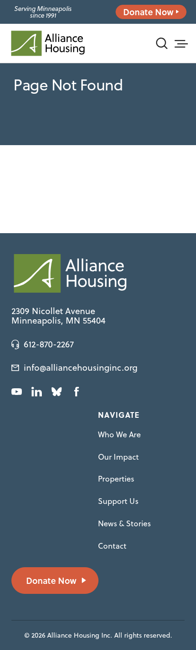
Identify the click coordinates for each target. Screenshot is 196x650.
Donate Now (148, 12)
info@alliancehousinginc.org (80, 368)
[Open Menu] (180, 42)
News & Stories (124, 523)
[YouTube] (16, 391)
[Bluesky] (56, 391)
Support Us (118, 501)
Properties (116, 478)
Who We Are (119, 434)
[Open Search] (161, 43)
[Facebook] (76, 391)
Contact (112, 546)
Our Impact (118, 457)
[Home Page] (48, 43)
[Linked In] (36, 391)
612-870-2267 (49, 344)
